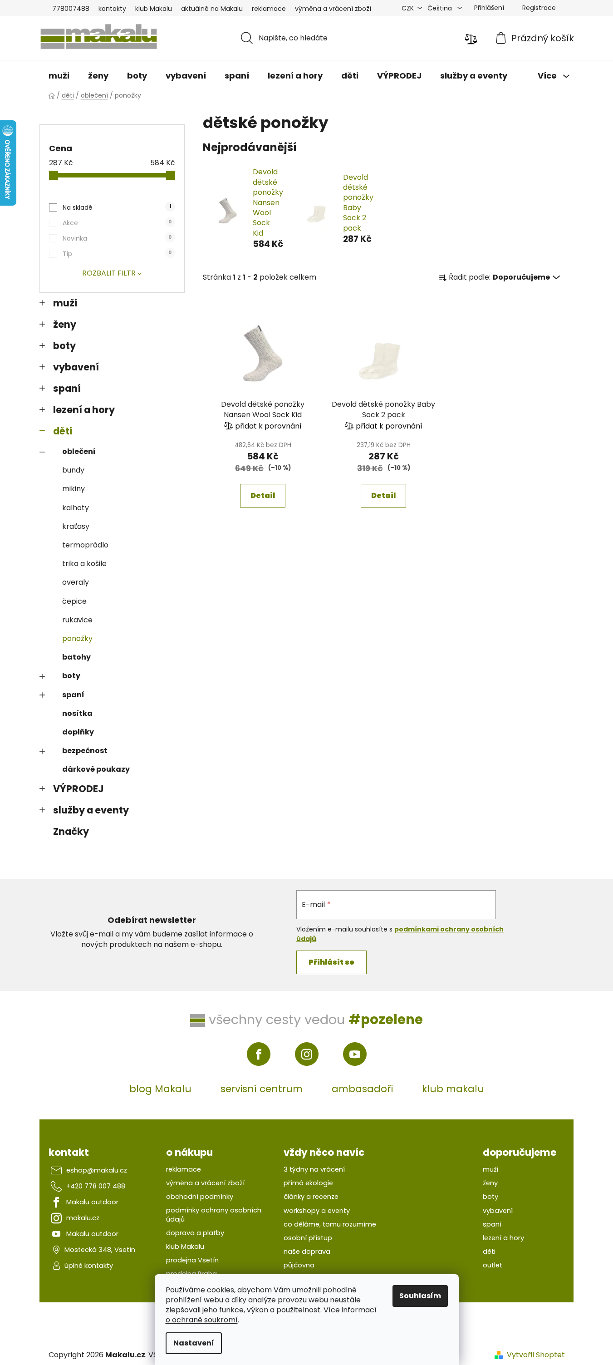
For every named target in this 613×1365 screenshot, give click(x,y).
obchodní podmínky (199, 1196)
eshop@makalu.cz (96, 1170)
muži (65, 303)
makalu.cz (82, 1217)
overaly (75, 582)
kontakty (112, 8)
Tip (117, 253)
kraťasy (75, 526)
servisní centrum (262, 1088)
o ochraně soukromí (202, 1320)
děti (62, 431)
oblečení (79, 451)
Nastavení (193, 1343)
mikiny (73, 488)
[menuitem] (58, 75)
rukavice (77, 620)
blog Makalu (160, 1088)
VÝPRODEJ (78, 788)
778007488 (70, 8)
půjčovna (299, 1265)
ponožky (77, 638)
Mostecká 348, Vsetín (99, 1249)
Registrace (539, 7)
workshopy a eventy (317, 1210)
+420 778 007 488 (95, 1186)
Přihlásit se (331, 962)
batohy (76, 657)
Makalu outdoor (92, 1202)
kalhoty (75, 508)
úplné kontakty (88, 1265)
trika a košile (84, 563)
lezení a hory (84, 409)
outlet (492, 1265)
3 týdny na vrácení (314, 1169)
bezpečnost (85, 750)
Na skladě (117, 207)
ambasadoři (362, 1088)
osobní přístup (308, 1237)
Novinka (117, 238)
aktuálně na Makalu (212, 8)
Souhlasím (420, 1296)
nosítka (77, 713)
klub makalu (453, 1088)
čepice (74, 601)
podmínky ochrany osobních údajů (213, 1215)
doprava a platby (195, 1232)
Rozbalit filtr (109, 273)
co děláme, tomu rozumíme (330, 1224)
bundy (73, 470)
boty (64, 345)
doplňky (78, 732)
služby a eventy (91, 810)
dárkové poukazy (96, 769)
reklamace (269, 8)
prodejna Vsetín (192, 1260)
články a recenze (311, 1196)
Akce (117, 222)
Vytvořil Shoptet (536, 1355)
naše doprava (307, 1251)
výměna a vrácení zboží (333, 8)
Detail (262, 495)
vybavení (76, 367)
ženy (64, 324)
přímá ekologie (308, 1183)
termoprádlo (85, 545)
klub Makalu (153, 8)
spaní (67, 388)
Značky (71, 831)
